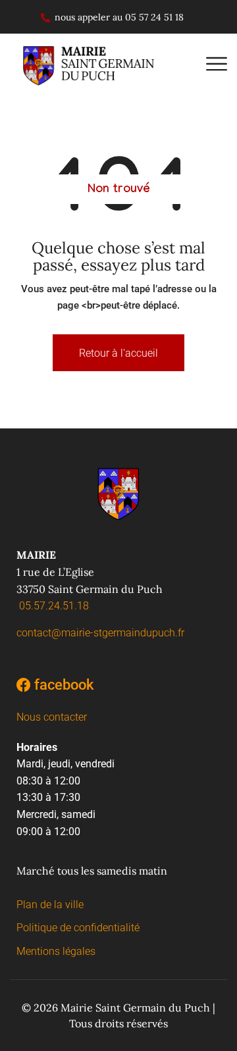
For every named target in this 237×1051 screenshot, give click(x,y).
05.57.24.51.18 (54, 606)
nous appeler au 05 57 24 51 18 (119, 17)
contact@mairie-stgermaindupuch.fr (100, 633)
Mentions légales (55, 951)
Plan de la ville (50, 904)
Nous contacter (51, 717)
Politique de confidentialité (78, 927)
